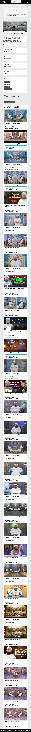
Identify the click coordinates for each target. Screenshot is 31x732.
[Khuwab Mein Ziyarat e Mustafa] (15, 345)
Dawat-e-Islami (9, 10)
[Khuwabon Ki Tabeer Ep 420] (15, 219)
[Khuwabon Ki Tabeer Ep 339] (15, 673)
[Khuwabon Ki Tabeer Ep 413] (15, 303)
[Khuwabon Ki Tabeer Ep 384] (15, 509)
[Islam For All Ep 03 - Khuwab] (15, 652)
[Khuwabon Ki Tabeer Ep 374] (15, 488)
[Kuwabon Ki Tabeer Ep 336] (15, 714)
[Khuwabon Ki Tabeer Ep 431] (15, 156)
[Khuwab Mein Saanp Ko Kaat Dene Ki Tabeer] (15, 197)
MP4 (6, 82)
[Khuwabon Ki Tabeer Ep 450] (15, 115)
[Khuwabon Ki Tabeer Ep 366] (15, 611)
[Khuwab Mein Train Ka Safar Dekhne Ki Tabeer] (15, 281)
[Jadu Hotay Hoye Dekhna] (15, 550)
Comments (9, 102)
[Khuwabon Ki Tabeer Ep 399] (15, 427)
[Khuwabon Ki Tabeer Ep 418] (15, 240)
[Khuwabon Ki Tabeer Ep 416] (15, 260)
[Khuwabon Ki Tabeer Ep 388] (15, 468)
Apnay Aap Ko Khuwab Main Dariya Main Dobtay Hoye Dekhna (15, 14)
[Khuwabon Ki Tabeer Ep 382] (15, 529)
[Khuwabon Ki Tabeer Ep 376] (15, 591)
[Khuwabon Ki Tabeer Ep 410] (15, 365)
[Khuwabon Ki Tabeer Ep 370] (15, 136)
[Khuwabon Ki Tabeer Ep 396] (15, 447)
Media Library (16, 10)
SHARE (7, 89)
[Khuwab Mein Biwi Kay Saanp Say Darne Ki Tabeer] (15, 323)
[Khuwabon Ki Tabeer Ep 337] (15, 693)
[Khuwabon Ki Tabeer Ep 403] (15, 406)
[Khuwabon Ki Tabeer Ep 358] (15, 632)
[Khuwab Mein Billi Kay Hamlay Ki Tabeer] (15, 386)
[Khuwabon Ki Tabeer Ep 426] (15, 177)
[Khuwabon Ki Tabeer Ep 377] (15, 570)
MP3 (6, 84)
